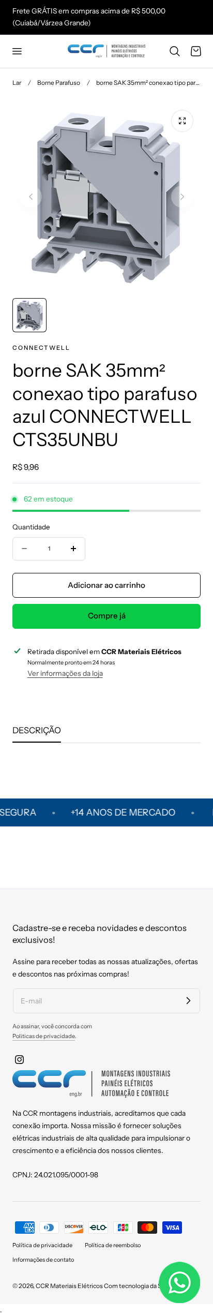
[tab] (29, 315)
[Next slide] (182, 196)
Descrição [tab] (36, 730)
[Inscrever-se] (188, 1000)
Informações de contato (43, 1259)
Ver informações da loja (65, 673)
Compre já (107, 615)
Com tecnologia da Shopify (141, 1286)
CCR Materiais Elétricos (69, 1286)
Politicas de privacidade (43, 1036)
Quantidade (31, 527)
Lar (16, 82)
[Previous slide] (31, 196)
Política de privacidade (42, 1245)
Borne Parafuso (58, 82)
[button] (16, 51)
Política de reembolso (113, 1245)
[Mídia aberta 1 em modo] (182, 121)
